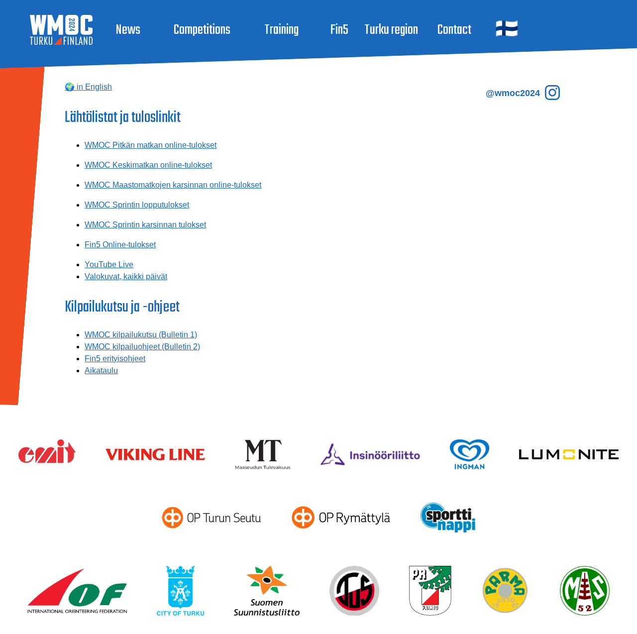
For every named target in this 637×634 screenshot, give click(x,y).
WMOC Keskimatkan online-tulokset (148, 165)
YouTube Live (109, 264)
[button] (506, 30)
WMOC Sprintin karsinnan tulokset (145, 224)
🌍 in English (88, 87)
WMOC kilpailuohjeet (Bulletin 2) (142, 346)
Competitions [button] (202, 30)
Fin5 (339, 30)
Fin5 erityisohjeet (115, 358)
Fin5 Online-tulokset (120, 244)
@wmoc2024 (514, 93)
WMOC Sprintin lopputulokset (137, 205)
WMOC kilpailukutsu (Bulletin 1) (141, 334)
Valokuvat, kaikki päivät (126, 276)
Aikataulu (101, 370)
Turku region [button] (391, 30)
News (127, 30)
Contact (454, 30)
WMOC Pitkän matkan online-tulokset (150, 145)
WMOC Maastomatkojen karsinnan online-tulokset (173, 185)
